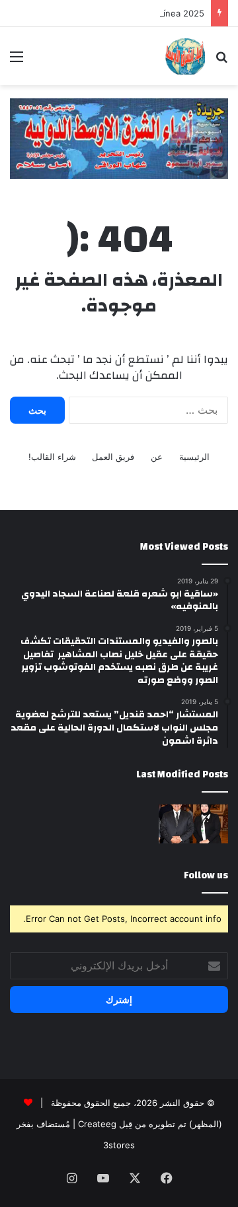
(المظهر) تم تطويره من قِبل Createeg (150, 1124)
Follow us (206, 875)
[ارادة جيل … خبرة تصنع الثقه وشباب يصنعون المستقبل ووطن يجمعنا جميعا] (193, 823)
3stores (119, 1145)
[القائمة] (16, 61)
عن (157, 456)
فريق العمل (113, 456)
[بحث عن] (221, 61)
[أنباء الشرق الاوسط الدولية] (185, 56)
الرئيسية (194, 456)
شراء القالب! (52, 456)
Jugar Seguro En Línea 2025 (145, 13)
